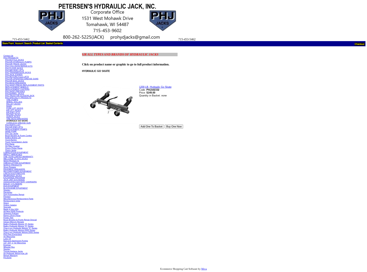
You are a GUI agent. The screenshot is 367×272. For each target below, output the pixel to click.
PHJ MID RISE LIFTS (14, 70)
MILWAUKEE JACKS (12, 175)
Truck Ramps (11, 140)
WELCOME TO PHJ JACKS (15, 159)
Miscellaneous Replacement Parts (18, 199)
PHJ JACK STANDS (14, 74)
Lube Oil (7, 239)
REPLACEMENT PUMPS (16, 129)
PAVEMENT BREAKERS (14, 169)
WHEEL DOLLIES (14, 102)
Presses (7, 196)
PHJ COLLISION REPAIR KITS (18, 66)
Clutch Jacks (10, 150)
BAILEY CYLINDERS (12, 184)
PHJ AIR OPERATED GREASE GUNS (21, 79)
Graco (6, 203)
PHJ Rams (9, 144)
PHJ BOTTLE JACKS (14, 60)
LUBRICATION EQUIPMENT (15, 152)
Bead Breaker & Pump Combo (18, 135)
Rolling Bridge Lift (13, 138)
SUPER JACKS (13, 117)
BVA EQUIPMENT (11, 186)
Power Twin (8, 218)
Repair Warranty (10, 255)
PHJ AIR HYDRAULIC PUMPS (18, 62)
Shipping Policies (11, 213)
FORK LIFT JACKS (14, 108)
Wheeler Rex (9, 247)
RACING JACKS (13, 114)
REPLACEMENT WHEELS (16, 87)
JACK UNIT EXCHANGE (14, 180)
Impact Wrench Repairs (13, 222)
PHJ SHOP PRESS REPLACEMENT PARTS (24, 85)
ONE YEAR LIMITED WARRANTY (18, 157)
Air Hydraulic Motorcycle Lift (15, 253)
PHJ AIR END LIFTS (14, 127)
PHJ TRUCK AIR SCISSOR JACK (19, 95)
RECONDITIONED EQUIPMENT (17, 171)
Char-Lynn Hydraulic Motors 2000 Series (21, 232)
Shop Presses (9, 167)
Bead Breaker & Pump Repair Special (20, 220)
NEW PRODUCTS (11, 161)
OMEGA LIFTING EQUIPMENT (17, 163)
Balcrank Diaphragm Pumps (15, 241)
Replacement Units (11, 201)
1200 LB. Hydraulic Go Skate (155, 87)
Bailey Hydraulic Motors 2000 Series (19, 230)
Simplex (6, 190)
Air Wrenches (9, 236)
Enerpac (7, 245)
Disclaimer (7, 192)
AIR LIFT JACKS (13, 110)
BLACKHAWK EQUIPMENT (15, 188)
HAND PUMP (11, 131)
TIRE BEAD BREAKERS (17, 119)
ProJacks (7, 258)
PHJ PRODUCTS (10, 58)
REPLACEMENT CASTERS (17, 89)
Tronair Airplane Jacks (13, 251)
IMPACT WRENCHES (12, 154)
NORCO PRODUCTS (12, 165)
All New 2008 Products (13, 211)
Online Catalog (10, 205)
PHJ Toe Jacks (11, 133)
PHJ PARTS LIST (12, 125)
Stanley (6, 249)
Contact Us (8, 56)
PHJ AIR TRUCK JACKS (15, 64)
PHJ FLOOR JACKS (14, 68)
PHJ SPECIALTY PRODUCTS (18, 98)
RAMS (9, 106)
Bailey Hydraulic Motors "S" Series (18, 226)
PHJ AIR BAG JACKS (14, 81)
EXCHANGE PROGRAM (14, 178)
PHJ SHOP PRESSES (15, 91)
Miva (204, 268)
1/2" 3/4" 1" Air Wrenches (14, 243)
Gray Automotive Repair (13, 194)
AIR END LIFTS (13, 112)
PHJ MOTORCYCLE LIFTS (17, 77)
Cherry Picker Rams (13, 148)
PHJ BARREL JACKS (14, 93)
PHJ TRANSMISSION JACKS (18, 72)
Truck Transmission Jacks (16, 142)
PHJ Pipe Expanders (12, 234)
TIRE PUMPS (12, 100)
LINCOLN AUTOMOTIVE (14, 173)
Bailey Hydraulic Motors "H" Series (18, 224)
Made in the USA (11, 209)
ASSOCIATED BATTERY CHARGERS (20, 182)
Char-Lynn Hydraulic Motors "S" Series (20, 228)
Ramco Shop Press (11, 215)
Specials (7, 207)
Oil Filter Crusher (12, 146)
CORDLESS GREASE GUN (18, 123)
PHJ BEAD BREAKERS (15, 83)
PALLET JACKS (13, 104)
